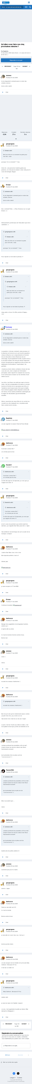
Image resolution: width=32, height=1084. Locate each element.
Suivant (25, 66)
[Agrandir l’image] (10, 430)
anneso (8, 75)
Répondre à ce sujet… (11, 1045)
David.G (9, 465)
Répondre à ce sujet (16, 60)
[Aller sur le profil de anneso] (3, 76)
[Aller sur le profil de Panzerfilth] (3, 771)
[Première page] (2, 66)
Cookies (19, 1077)
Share (8, 1055)
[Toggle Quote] (4, 150)
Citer (7, 92)
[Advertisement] (16, 26)
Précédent (7, 66)
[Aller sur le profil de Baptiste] (3, 419)
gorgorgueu (10, 144)
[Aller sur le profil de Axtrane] (3, 328)
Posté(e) (12, 77)
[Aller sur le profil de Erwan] (3, 186)
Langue (12, 1077)
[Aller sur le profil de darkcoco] (3, 444)
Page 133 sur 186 (17, 67)
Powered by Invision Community (16, 1081)
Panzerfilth (10, 770)
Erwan (8, 185)
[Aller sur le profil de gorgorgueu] (3, 145)
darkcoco (9, 443)
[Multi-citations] (2, 92)
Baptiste (5, 51)
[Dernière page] (29, 66)
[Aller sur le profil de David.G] (3, 466)
